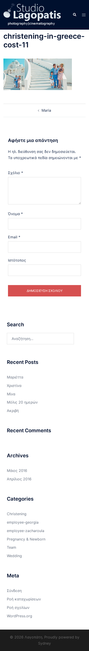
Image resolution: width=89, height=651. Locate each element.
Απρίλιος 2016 (19, 479)
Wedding (14, 555)
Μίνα (11, 394)
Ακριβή (13, 410)
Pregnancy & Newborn (26, 539)
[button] (74, 15)
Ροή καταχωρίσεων (24, 599)
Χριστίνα (14, 385)
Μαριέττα (15, 377)
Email (14, 237)
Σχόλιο (15, 172)
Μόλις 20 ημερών (22, 402)
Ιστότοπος (17, 260)
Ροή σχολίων (18, 607)
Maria (46, 110)
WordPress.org (19, 616)
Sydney (44, 643)
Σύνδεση (14, 590)
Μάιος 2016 (17, 470)
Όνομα (15, 213)
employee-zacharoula (25, 530)
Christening (16, 514)
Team (11, 547)
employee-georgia (23, 522)
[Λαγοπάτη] (32, 14)
